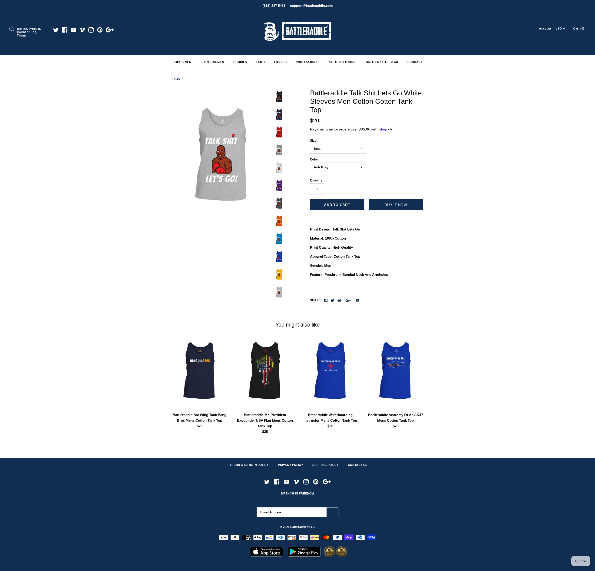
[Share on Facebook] (325, 300)
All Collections (343, 62)
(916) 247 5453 (274, 5)
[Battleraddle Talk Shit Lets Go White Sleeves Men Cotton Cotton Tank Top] (221, 154)
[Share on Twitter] (332, 300)
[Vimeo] (82, 30)
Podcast (414, 62)
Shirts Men (182, 62)
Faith (260, 62)
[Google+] (110, 30)
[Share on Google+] (348, 300)
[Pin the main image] (339, 300)
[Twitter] (56, 30)
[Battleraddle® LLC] (297, 16)
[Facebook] (64, 30)
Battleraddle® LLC (302, 527)
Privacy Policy (290, 465)
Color (314, 159)
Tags (177, 79)
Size (313, 140)
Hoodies (240, 62)
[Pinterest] (99, 30)
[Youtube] (73, 30)
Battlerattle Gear (382, 62)
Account (545, 28)
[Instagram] (91, 30)
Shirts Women (212, 62)
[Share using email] (357, 300)
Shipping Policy (325, 465)
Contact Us (357, 465)
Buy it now (396, 205)
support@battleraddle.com (311, 5)
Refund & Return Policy (248, 465)
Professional (307, 62)
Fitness (280, 62)
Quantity (316, 180)
